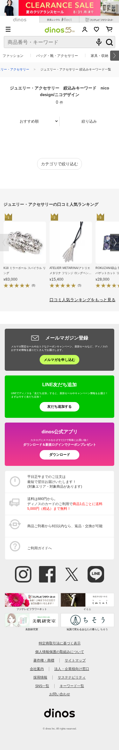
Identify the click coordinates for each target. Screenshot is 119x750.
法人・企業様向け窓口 (71, 669)
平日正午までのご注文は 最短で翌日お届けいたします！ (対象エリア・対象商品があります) (54, 481)
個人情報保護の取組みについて (59, 652)
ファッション (13, 56)
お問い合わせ (59, 694)
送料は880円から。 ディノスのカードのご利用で (64, 503)
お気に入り (96, 29)
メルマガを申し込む (59, 360)
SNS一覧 (42, 686)
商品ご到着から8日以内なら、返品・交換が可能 (64, 526)
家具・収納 (99, 56)
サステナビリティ (72, 677)
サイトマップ (75, 660)
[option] (26, 251)
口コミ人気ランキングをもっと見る (83, 299)
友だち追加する (59, 406)
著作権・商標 (43, 660)
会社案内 (37, 669)
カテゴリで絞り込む (59, 164)
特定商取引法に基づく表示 (60, 643)
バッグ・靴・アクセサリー (57, 56)
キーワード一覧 (72, 686)
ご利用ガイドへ (39, 548)
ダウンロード (59, 454)
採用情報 (40, 677)
